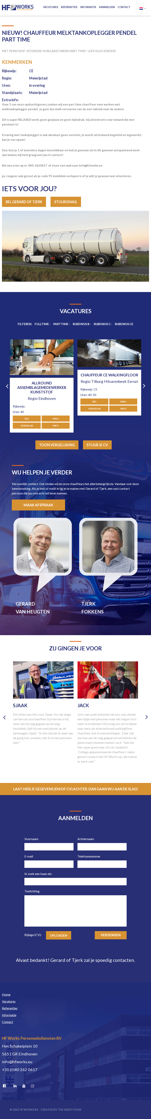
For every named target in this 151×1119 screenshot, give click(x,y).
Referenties (69, 7)
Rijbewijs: (9, 71)
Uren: (6, 85)
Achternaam (85, 839)
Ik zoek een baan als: (38, 874)
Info (56, 408)
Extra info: (10, 100)
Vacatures (50, 7)
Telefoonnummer (88, 856)
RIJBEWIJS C (102, 324)
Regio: (7, 78)
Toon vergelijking (57, 445)
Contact (124, 7)
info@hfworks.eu (17, 1061)
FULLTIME (42, 324)
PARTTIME (60, 324)
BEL (27, 401)
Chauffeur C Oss (109, 383)
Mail (56, 401)
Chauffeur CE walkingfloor (42, 375)
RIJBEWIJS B (81, 324)
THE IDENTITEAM (69, 1109)
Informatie (88, 7)
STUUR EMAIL (65, 202)
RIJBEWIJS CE (124, 324)
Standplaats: (12, 92)
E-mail (28, 856)
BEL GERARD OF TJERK (24, 202)
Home (6, 994)
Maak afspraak (38, 505)
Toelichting (32, 891)
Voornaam (31, 839)
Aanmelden (107, 7)
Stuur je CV (97, 445)
